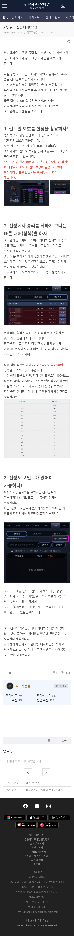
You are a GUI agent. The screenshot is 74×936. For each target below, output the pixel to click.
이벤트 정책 (37, 847)
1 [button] (56, 672)
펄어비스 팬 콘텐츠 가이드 (37, 856)
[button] (28, 772)
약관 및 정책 (37, 860)
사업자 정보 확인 (37, 897)
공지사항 (17, 17)
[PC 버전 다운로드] (63, 6)
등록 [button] (64, 740)
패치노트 (34, 17)
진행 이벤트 (52, 17)
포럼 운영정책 (37, 843)
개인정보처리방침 (37, 852)
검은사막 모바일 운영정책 (37, 839)
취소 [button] (50, 740)
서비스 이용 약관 (37, 835)
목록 (11, 673)
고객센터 (37, 864)
